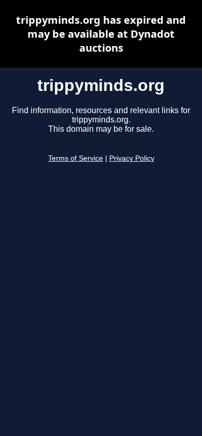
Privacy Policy (131, 158)
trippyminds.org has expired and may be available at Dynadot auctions (101, 34)
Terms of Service (75, 158)
